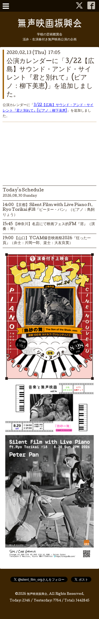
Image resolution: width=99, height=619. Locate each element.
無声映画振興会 (37, 594)
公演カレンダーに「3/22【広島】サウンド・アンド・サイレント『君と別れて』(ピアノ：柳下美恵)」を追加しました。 (50, 78)
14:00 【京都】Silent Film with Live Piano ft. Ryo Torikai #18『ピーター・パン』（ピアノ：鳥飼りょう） (49, 210)
